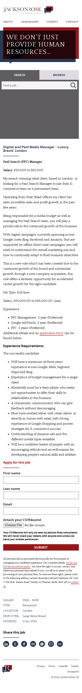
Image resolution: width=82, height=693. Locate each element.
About (8, 21)
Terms (51, 666)
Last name (11, 489)
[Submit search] (73, 85)
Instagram (73, 671)
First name (11, 473)
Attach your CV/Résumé (22, 520)
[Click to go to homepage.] (7, 669)
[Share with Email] (33, 644)
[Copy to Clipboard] (60, 644)
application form (51, 333)
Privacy (41, 666)
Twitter (75, 666)
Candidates (30, 21)
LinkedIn (63, 666)
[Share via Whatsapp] (42, 644)
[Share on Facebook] (24, 644)
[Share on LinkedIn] (6, 644)
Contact (72, 21)
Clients (52, 21)
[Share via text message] (51, 644)
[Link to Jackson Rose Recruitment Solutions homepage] (28, 10)
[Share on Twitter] (15, 644)
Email (7, 504)
